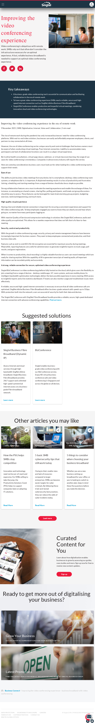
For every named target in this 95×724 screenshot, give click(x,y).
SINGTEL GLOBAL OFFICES (10, 717)
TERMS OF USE (6, 715)
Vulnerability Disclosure (27, 712)
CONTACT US (35, 715)
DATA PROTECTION (7, 712)
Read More (8, 505)
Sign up (64, 574)
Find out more (55, 300)
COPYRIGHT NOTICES (20, 715)
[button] (91, 720)
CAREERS (43, 712)
